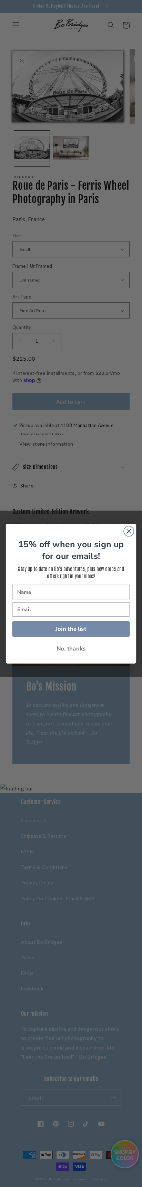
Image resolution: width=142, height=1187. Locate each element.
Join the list (70, 629)
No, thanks (71, 649)
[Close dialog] (129, 531)
